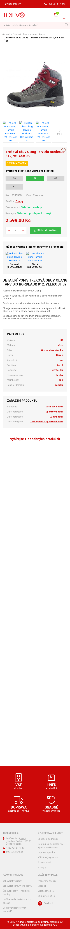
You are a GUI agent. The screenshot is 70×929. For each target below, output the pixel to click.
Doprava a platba (46, 852)
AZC (55, 924)
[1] (66, 25)
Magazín (42, 886)
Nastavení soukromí (37, 922)
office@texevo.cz (14, 852)
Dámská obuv (20, 34)
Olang (19, 201)
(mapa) (22, 838)
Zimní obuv (56, 416)
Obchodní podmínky (48, 839)
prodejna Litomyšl (40, 213)
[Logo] (14, 14)
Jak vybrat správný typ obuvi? (17, 886)
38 (14, 178)
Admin (21, 922)
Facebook (48, 903)
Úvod (7, 34)
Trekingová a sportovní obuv (46, 421)
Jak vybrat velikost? (39, 170)
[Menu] (64, 15)
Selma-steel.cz (45, 896)
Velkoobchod (44, 891)
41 (14, 186)
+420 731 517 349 (56, 4)
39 (35, 178)
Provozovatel (44, 862)
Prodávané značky (47, 881)
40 (55, 178)
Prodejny (42, 867)
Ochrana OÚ (56, 922)
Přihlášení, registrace (48, 857)
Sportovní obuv (54, 411)
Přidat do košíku (47, 230)
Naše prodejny (14, 4)
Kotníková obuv (37, 34)
